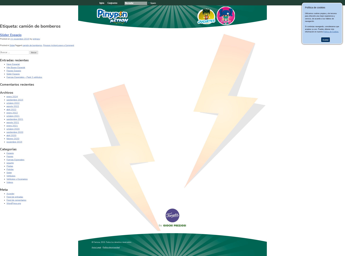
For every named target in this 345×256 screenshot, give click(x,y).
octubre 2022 (13, 103)
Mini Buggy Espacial (15, 67)
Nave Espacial (13, 64)
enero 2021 (12, 125)
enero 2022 (12, 112)
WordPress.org (13, 203)
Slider (12, 45)
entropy (36, 38)
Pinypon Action (113, 16)
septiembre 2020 (14, 132)
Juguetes (205, 15)
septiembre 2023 (14, 99)
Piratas (9, 166)
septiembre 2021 (14, 119)
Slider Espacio (11, 35)
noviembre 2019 (14, 141)
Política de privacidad (111, 247)
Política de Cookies (331, 32)
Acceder (10, 193)
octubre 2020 (13, 129)
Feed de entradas (14, 196)
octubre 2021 (13, 116)
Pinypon (226, 16)
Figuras (9, 156)
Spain (153, 3)
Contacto (112, 3)
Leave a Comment (65, 45)
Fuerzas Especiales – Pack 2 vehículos (24, 77)
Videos (9, 182)
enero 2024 (12, 96)
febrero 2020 (12, 138)
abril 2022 (11, 109)
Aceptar (325, 40)
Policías (10, 169)
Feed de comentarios (16, 200)
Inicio (101, 3)
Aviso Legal (96, 247)
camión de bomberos (32, 45)
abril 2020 (11, 135)
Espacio (10, 153)
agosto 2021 (12, 122)
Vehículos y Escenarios (17, 179)
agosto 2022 (12, 106)
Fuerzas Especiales (15, 159)
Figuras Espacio (13, 70)
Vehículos (10, 175)
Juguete (10, 162)
